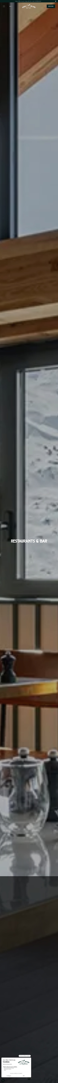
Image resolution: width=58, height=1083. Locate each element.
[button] (10, 6)
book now (50, 6)
